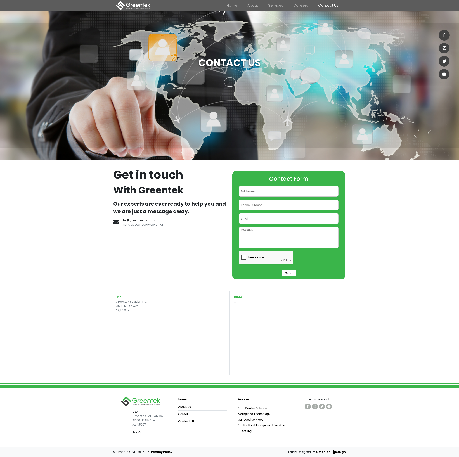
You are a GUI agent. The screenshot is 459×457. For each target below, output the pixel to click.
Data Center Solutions (252, 408)
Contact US (186, 421)
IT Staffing (244, 431)
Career (183, 414)
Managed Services (250, 420)
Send (288, 273)
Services (275, 5)
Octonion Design (331, 452)
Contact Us (328, 5)
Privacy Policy (161, 452)
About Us (184, 407)
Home (231, 5)
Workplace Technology (253, 414)
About (252, 5)
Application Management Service (261, 425)
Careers (300, 5)
